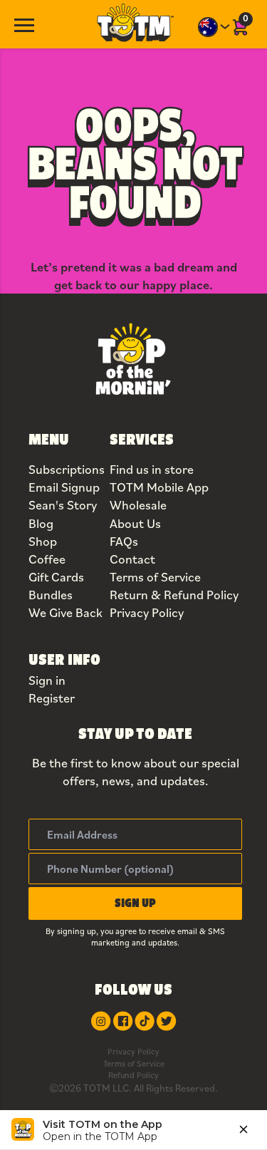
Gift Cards (56, 577)
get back (78, 284)
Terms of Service (155, 577)
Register (51, 698)
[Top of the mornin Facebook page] (123, 1021)
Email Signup (64, 487)
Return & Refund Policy (174, 594)
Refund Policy (133, 1074)
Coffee (47, 559)
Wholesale (138, 505)
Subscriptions (66, 469)
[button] (135, 903)
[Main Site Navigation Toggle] (24, 24)
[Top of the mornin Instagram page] (101, 1021)
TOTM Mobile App (159, 487)
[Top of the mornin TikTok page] (144, 1021)
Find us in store (152, 469)
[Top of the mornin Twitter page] (166, 1021)
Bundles (50, 594)
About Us (135, 523)
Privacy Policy (147, 612)
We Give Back (65, 612)
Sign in (47, 680)
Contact (132, 559)
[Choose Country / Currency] (214, 27)
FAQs (124, 541)
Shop (42, 541)
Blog (40, 523)
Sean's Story (62, 505)
